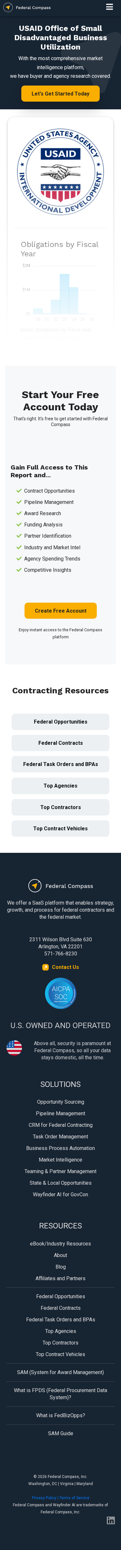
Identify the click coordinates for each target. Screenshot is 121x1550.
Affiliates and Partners (60, 1278)
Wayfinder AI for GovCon (60, 1194)
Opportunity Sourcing (60, 1102)
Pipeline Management (60, 1113)
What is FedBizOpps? (60, 1415)
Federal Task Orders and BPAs (60, 764)
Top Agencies (60, 786)
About (60, 1255)
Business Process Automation (60, 1148)
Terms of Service (74, 1498)
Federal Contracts (60, 743)
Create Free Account (60, 611)
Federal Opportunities (60, 722)
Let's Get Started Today (60, 94)
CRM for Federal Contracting (61, 1125)
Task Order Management (60, 1137)
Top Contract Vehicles (60, 828)
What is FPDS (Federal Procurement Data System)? (60, 1393)
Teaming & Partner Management (60, 1171)
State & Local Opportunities (61, 1183)
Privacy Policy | (45, 1498)
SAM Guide (60, 1433)
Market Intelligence (60, 1160)
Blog (60, 1267)
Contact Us (65, 967)
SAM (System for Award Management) (60, 1372)
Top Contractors (60, 807)
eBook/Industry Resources (60, 1244)
